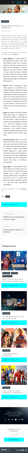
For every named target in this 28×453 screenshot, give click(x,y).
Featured (7, 196)
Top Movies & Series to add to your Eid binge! (13, 317)
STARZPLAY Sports (7, 276)
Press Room (14, 273)
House (5, 112)
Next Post (5, 226)
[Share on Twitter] (12, 204)
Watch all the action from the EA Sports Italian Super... (13, 280)
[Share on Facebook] (9, 204)
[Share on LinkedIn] (14, 204)
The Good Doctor (8, 139)
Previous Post (9, 214)
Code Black (7, 166)
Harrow (5, 85)
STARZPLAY (15, 54)
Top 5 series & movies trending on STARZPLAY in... (13, 392)
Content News (5, 21)
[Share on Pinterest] (16, 204)
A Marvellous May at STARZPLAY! (10, 355)
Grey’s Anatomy (8, 58)
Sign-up (19, 2)
